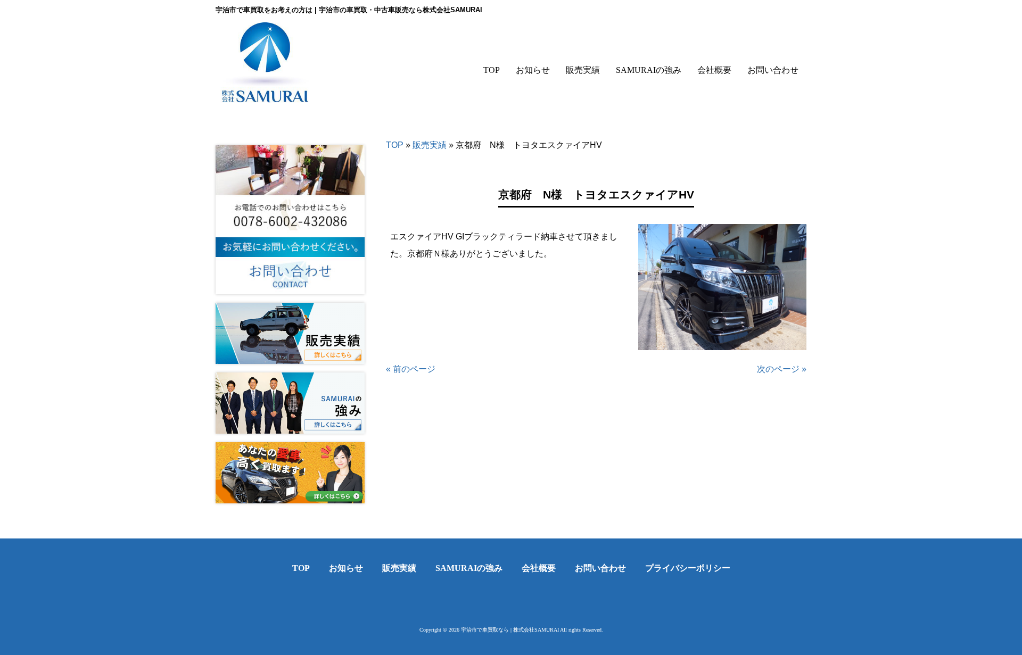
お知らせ (346, 568)
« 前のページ (410, 369)
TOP (394, 145)
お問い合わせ (600, 568)
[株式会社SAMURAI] (265, 95)
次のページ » (781, 369)
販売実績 (430, 145)
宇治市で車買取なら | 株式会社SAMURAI (510, 630)
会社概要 (539, 568)
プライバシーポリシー (687, 568)
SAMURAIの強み (468, 568)
